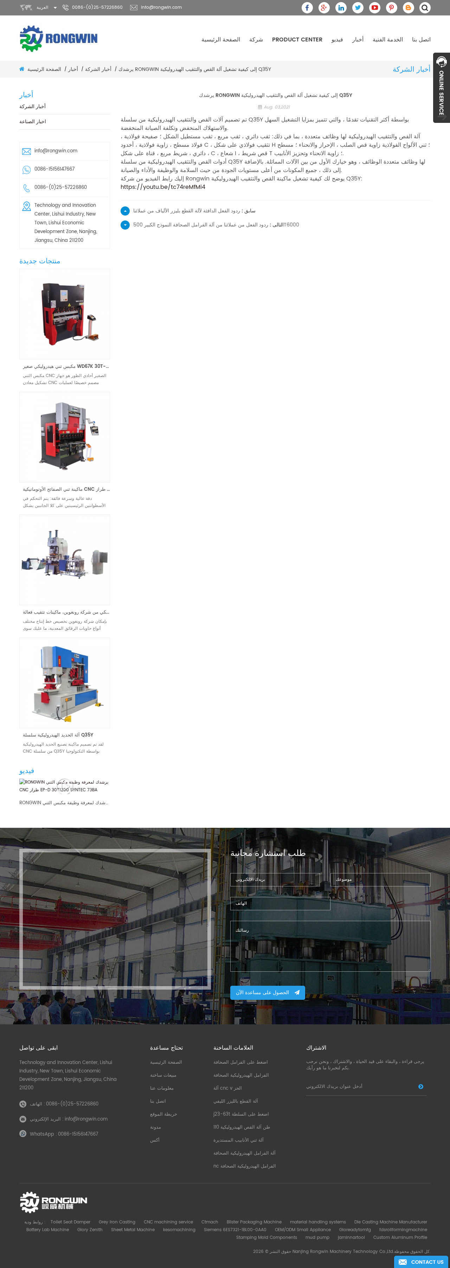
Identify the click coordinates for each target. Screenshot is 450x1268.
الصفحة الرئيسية (220, 39)
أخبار (358, 39)
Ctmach (209, 1222)
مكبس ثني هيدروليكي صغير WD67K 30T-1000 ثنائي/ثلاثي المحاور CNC (66, 366)
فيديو (337, 39)
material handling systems (318, 1222)
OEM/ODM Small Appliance (303, 1230)
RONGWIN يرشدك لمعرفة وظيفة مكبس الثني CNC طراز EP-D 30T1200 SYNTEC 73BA (64, 803)
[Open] (441, 88)
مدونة (155, 1127)
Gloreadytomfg (355, 1230)
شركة (256, 39)
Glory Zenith (90, 1230)
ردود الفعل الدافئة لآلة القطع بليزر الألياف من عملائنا (186, 211)
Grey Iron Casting (117, 1222)
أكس (155, 1140)
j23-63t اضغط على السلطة (241, 1114)
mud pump (317, 1237)
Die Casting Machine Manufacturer (390, 1222)
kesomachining (179, 1230)
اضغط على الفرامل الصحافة (240, 1062)
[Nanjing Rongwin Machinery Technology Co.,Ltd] (59, 39)
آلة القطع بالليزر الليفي (235, 1101)
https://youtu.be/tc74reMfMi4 (163, 187)
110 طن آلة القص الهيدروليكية (241, 1127)
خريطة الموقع (163, 1114)
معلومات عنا (162, 1088)
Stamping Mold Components (266, 1237)
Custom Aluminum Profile (400, 1237)
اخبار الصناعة (32, 122)
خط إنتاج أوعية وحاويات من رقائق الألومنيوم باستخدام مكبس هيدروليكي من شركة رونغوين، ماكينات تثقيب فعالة (66, 612)
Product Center (297, 39)
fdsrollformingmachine (403, 1230)
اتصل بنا (421, 39)
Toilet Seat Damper (70, 1222)
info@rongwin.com (161, 7)
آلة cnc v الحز (227, 1088)
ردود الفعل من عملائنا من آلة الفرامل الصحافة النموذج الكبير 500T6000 (216, 225)
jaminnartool (351, 1237)
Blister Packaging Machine (254, 1222)
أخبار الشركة (98, 69)
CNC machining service (168, 1222)
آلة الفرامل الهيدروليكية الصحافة (244, 1153)
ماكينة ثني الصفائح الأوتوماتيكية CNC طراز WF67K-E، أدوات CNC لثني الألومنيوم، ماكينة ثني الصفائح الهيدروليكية (66, 489)
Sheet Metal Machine (133, 1230)
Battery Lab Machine (47, 1230)
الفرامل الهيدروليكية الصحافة (241, 1075)
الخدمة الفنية (388, 39)
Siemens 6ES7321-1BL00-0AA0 (235, 1230)
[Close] (441, 127)
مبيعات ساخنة (163, 1075)
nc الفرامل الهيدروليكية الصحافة (244, 1166)
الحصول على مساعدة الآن (262, 993)
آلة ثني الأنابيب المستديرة (238, 1140)
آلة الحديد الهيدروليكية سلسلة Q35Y (58, 735)
